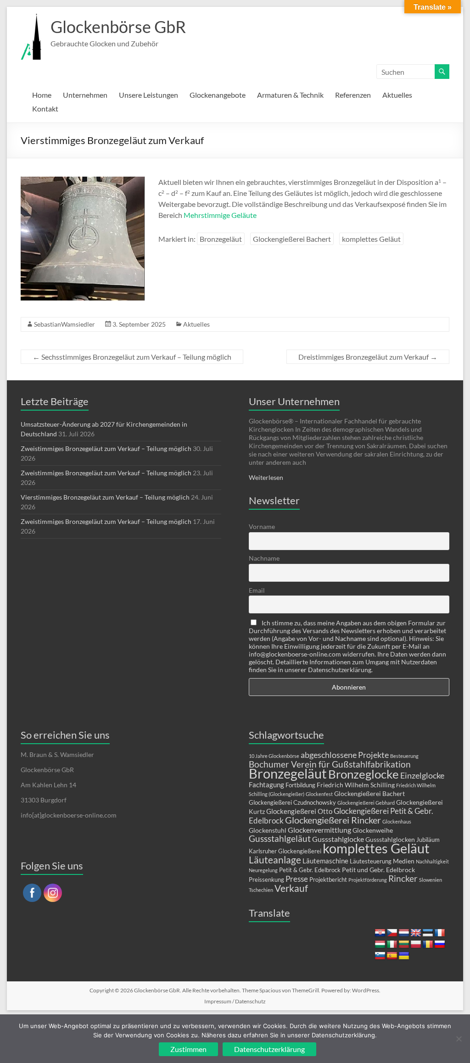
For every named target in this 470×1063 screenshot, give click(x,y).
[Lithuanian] (403, 944)
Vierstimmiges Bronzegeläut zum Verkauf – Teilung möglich (105, 497)
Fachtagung (266, 784)
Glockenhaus (396, 821)
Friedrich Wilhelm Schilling (356, 785)
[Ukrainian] (403, 956)
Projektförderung (367, 880)
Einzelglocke (422, 775)
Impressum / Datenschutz (235, 1001)
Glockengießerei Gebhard (366, 803)
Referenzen (353, 94)
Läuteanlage (275, 859)
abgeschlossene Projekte (345, 755)
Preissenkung (266, 879)
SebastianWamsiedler (64, 324)
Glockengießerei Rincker (333, 819)
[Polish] (415, 944)
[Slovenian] (380, 956)
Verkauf (291, 888)
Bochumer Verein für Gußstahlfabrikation (330, 764)
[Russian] (439, 944)
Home (41, 94)
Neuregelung (263, 870)
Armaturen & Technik (290, 94)
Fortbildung (300, 785)
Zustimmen (188, 1049)
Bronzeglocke (363, 774)
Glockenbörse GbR (118, 27)
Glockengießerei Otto (299, 811)
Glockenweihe (372, 830)
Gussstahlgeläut (280, 838)
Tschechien (261, 890)
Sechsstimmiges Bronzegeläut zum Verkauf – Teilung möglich (132, 356)
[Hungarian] (380, 944)
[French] (439, 933)
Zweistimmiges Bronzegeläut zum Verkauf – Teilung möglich (106, 448)
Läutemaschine (325, 861)
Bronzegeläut (221, 238)
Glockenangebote (218, 94)
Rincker (403, 878)
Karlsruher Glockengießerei (285, 851)
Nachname (264, 558)
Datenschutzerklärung (269, 1049)
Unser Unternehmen (294, 401)
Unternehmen (85, 94)
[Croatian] (380, 933)
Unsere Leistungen (148, 94)
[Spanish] (391, 956)
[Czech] (391, 933)
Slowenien (430, 880)
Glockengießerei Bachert (292, 238)
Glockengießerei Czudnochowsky (292, 802)
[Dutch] (403, 933)
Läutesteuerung (371, 861)
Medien (403, 861)
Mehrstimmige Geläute (220, 215)
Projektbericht (328, 879)
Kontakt (45, 108)
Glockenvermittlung (319, 829)
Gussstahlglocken (390, 839)
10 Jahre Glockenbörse (274, 756)
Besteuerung (404, 756)
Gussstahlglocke (338, 839)
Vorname (262, 526)
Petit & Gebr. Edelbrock (310, 870)
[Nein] (458, 1038)
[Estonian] (427, 933)
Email (257, 590)
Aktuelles (397, 94)
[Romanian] (427, 944)
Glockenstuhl (267, 830)
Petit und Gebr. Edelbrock (378, 870)
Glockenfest (319, 794)
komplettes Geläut (371, 238)
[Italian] (391, 944)
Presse (296, 879)
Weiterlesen (266, 477)
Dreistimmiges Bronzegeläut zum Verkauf (367, 356)
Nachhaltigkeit (432, 861)
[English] (415, 933)
